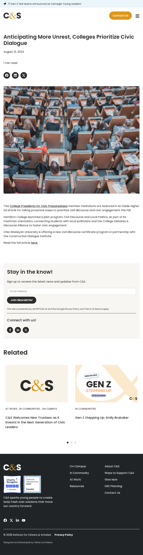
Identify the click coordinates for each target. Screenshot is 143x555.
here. (34, 243)
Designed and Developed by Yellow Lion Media (27, 542)
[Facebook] (5, 520)
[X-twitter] (11, 520)
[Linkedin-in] (17, 520)
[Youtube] (23, 520)
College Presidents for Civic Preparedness (38, 206)
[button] (6, 75)
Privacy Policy (64, 535)
